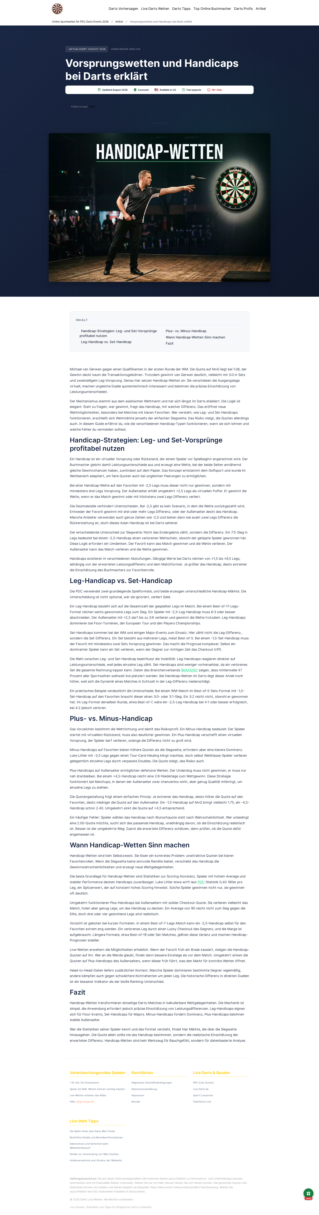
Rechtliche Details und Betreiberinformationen (96, 1137)
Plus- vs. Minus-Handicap (186, 331)
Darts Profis (243, 9)
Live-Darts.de (201, 1089)
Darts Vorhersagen (123, 9)
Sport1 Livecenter (203, 1095)
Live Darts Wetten (155, 9)
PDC (201, 882)
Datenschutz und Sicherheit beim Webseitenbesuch (89, 1145)
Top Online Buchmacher (212, 9)
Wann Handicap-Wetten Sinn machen (195, 337)
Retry (92, 106)
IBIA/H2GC (189, 670)
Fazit (170, 343)
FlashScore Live (202, 1101)
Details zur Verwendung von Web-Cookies (94, 1154)
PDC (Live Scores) (203, 1082)
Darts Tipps (181, 9)
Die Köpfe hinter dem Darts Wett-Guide (92, 1131)
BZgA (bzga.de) (86, 1101)
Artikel (261, 9)
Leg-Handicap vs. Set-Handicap (106, 342)
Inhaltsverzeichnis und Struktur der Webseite (96, 1160)
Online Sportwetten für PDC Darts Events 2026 (80, 21)
